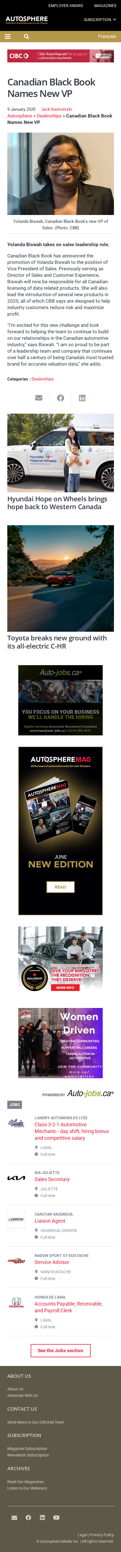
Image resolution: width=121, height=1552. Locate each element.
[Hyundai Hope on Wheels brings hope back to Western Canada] (60, 453)
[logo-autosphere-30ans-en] (26, 20)
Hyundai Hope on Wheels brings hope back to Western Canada (57, 502)
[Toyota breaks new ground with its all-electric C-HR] (60, 578)
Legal (82, 1535)
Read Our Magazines (25, 1482)
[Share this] (60, 398)
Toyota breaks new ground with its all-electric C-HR (57, 642)
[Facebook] (28, 1518)
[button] (114, 19)
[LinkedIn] (42, 1518)
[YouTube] (57, 1518)
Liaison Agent (50, 1221)
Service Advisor (52, 1262)
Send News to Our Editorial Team (35, 1422)
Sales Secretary (52, 1179)
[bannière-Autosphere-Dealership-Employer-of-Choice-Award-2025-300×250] (60, 995)
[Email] (14, 1518)
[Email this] (39, 398)
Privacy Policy (102, 1535)
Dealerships (49, 116)
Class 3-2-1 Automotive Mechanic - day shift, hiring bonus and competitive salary (72, 1131)
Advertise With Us (22, 1395)
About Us (15, 1389)
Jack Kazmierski (56, 109)
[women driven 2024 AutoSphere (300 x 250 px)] (60, 1076)
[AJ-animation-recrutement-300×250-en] (60, 734)
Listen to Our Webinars (27, 1488)
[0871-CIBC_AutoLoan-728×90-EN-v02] (60, 61)
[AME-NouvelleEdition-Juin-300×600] (60, 913)
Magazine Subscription (27, 1448)
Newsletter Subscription (28, 1455)
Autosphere (19, 116)
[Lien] (60, 1095)
